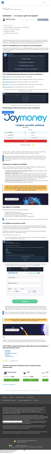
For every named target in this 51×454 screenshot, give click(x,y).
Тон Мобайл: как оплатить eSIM (11, 33)
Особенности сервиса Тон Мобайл (12, 29)
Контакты (11, 397)
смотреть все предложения (9, 384)
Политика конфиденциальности (24, 400)
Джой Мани (25, 127)
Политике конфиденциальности (6, 452)
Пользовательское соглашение (9, 400)
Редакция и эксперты (20, 397)
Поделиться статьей (42, 19)
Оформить (25, 141)
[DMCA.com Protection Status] (12, 445)
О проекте (5, 397)
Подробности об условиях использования (20, 428)
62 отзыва (30, 129)
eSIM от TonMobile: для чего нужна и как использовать (16, 27)
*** (4, 35)
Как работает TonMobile (9, 31)
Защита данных (30, 397)
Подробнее (25, 144)
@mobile (28, 167)
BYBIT (6, 319)
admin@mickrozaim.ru (32, 440)
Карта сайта (36, 400)
